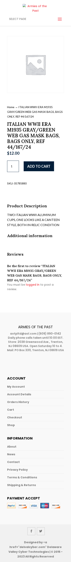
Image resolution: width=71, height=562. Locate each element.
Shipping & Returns (21, 485)
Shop (11, 425)
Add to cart (38, 166)
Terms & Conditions (22, 477)
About (11, 447)
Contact (13, 462)
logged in (32, 285)
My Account (16, 387)
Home (10, 107)
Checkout (14, 417)
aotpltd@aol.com (23, 334)
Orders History (18, 402)
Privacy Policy (17, 470)
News (11, 454)
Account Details (19, 394)
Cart (10, 410)
